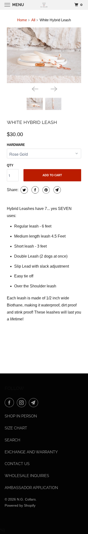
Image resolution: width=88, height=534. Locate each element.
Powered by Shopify (20, 505)
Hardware (16, 145)
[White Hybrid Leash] (44, 55)
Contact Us (17, 463)
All (33, 20)
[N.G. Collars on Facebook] (10, 402)
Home (22, 20)
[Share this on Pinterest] (45, 190)
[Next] (53, 88)
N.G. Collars (26, 499)
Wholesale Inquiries (27, 475)
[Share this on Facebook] (34, 190)
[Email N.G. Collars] (34, 402)
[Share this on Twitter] (23, 190)
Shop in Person (21, 416)
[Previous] (34, 88)
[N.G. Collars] (44, 5)
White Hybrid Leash (32, 122)
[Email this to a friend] (56, 190)
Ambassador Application (31, 487)
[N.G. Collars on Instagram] (22, 402)
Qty (10, 165)
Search (12, 440)
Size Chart (16, 428)
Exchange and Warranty (31, 452)
